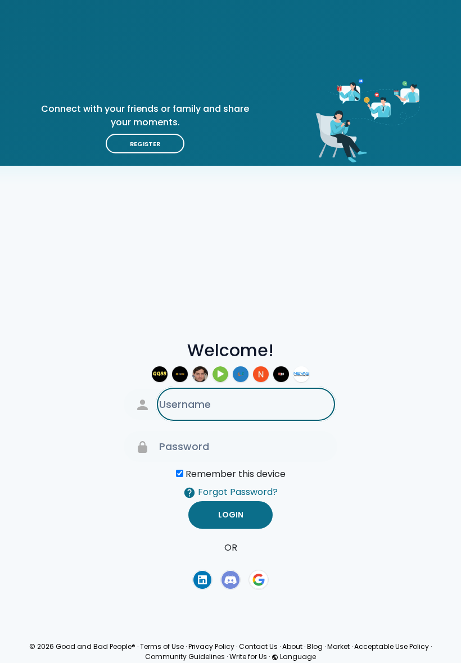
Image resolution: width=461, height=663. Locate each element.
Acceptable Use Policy (391, 646)
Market (338, 646)
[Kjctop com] (240, 374)
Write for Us (248, 656)
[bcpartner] (301, 374)
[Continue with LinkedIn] (202, 580)
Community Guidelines (185, 656)
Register (145, 143)
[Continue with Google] (258, 580)
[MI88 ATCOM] (281, 374)
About (292, 646)
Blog (315, 646)
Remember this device (236, 473)
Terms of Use (162, 646)
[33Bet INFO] (180, 374)
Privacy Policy (211, 646)
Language (297, 656)
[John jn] (200, 374)
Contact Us (258, 646)
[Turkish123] (220, 374)
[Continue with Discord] (230, 580)
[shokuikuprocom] (160, 374)
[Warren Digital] (261, 374)
